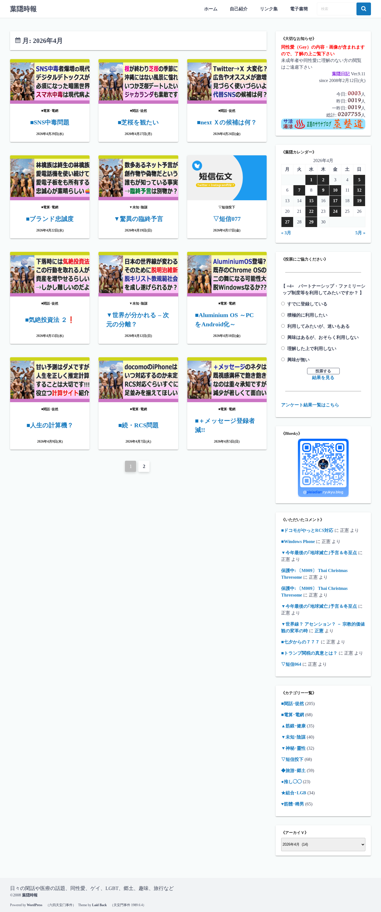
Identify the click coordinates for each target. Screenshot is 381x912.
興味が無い (298, 359)
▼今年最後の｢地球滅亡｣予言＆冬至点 (319, 552)
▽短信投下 (292, 759)
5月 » (360, 232)
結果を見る (323, 377)
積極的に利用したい (307, 315)
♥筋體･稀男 (292, 804)
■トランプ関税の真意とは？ (309, 653)
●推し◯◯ (291, 781)
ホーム (211, 8)
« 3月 (286, 232)
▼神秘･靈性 (293, 748)
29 (311, 221)
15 (311, 200)
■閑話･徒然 (292, 703)
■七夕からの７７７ (300, 642)
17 (335, 200)
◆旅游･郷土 (293, 770)
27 (287, 221)
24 (335, 211)
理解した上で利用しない (311, 348)
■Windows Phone (298, 541)
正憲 (319, 630)
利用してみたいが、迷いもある (318, 326)
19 (359, 200)
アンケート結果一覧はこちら (310, 404)
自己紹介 (239, 8)
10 (335, 190)
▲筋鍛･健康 (293, 725)
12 (359, 190)
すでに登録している (307, 303)
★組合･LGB (293, 792)
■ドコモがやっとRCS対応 (307, 530)
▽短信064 (291, 664)
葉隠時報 (23, 9)
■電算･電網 (292, 714)
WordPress (34, 905)
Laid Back (99, 905)
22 (311, 211)
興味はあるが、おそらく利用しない (323, 337)
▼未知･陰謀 (293, 737)
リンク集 (269, 8)
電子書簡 (299, 8)
